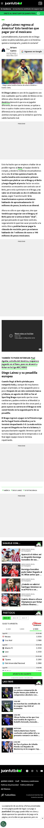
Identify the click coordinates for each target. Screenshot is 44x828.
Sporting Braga (31, 490)
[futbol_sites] (8, 794)
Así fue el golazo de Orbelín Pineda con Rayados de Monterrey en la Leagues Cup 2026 (26, 746)
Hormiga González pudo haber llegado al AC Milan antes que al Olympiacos (31, 573)
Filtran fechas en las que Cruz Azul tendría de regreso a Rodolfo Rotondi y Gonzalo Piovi (26, 719)
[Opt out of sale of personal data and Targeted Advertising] (3, 824)
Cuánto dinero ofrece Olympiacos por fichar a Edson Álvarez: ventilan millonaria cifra (31, 605)
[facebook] (27, 771)
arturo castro (13, 49)
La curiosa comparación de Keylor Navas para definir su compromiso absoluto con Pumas (26, 692)
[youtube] (41, 771)
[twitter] (37, 771)
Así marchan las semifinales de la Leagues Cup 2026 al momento (27, 706)
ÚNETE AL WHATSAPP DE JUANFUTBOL (20, 13)
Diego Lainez (17, 490)
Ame (20, 168)
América (6, 102)
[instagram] (32, 771)
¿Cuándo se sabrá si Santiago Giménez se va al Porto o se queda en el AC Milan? (31, 588)
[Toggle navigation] (2, 3)
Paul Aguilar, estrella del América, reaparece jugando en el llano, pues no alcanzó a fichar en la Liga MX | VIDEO (20, 362)
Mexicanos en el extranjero (28, 550)
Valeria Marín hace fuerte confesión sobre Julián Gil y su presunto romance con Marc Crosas (27, 733)
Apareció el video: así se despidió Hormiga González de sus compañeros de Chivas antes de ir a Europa (31, 561)
